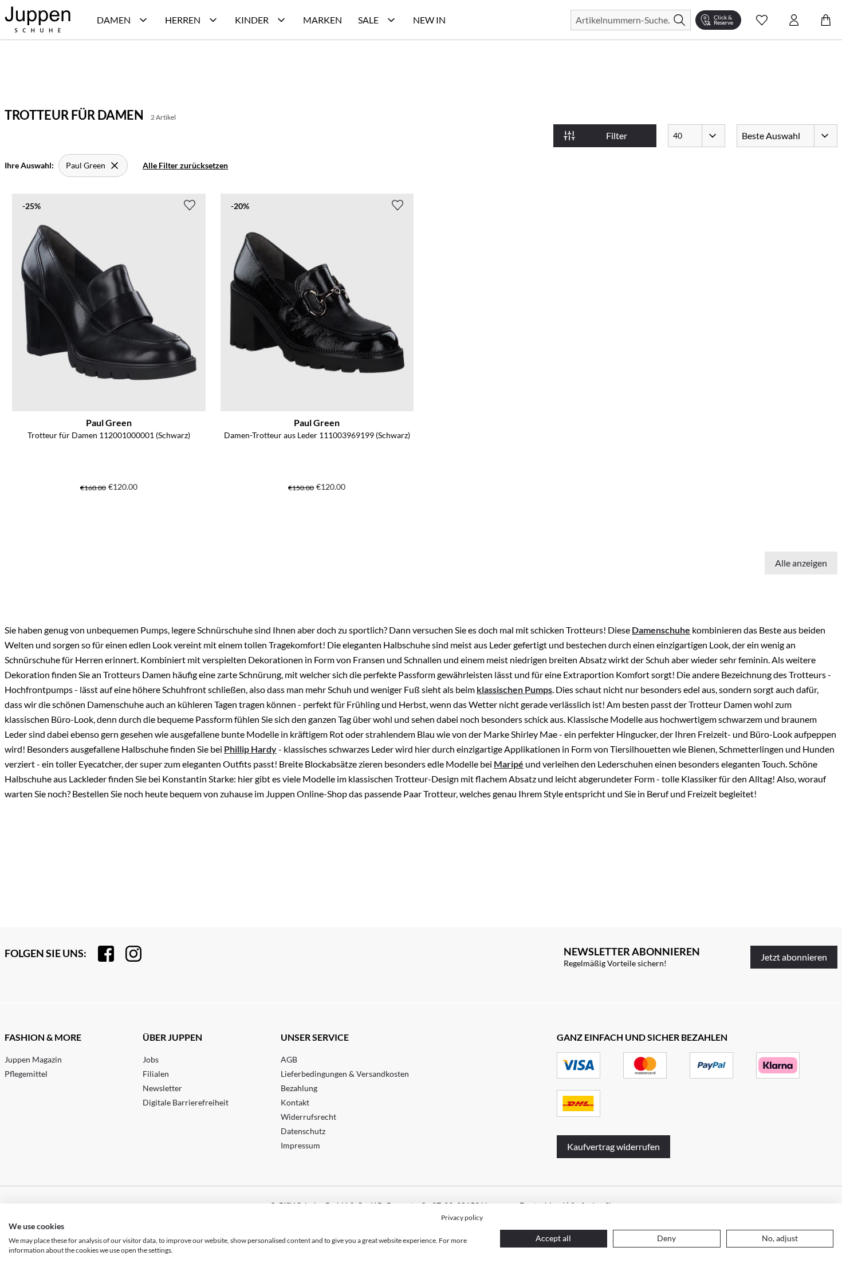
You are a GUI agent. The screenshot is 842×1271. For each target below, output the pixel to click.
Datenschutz (303, 1131)
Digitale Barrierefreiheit (186, 1102)
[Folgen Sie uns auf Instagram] (127, 954)
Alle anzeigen (801, 562)
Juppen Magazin (33, 1059)
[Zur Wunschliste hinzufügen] (189, 205)
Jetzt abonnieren (794, 956)
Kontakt (295, 1102)
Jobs (151, 1059)
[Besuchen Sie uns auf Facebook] (100, 954)
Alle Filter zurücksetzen (185, 165)
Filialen (156, 1074)
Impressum (300, 1145)
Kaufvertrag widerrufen (613, 1146)
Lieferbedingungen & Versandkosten (345, 1074)
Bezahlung (299, 1088)
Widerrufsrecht (308, 1117)
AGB (289, 1059)
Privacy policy (462, 1217)
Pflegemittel (26, 1074)
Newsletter (162, 1088)
